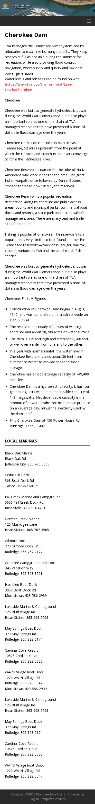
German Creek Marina (22, 519)
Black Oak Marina (19, 453)
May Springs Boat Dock (23, 628)
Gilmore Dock (16, 540)
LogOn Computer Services (47, 799)
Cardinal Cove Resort (21, 650)
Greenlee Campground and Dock (31, 562)
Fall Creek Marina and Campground (32, 497)
